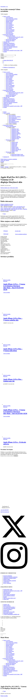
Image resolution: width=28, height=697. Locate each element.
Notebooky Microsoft (16, 137)
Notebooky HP (14, 135)
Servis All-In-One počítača (11, 18)
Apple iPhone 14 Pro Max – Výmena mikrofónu (12, 350)
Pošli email (5, 233)
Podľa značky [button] (12, 127)
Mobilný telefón (9, 21)
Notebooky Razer (15, 138)
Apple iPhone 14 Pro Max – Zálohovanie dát (12, 380)
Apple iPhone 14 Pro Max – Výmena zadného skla (12, 319)
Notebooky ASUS (15, 130)
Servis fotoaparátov (10, 31)
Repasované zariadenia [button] (8, 34)
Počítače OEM (14, 150)
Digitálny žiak (6, 604)
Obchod (6, 166)
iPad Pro (6, 207)
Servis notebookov (10, 20)
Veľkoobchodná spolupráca (9, 608)
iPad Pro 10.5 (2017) (5, 210)
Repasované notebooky (11, 39)
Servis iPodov (9, 28)
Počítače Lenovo (15, 148)
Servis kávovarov (9, 33)
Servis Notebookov (13, 117)
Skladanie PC (6, 49)
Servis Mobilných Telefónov (15, 119)
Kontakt (5, 51)
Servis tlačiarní (9, 26)
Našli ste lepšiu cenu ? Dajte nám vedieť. (9, 187)
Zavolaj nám (17, 231)
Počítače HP (14, 145)
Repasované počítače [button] (10, 35)
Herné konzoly (9, 22)
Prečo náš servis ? (7, 592)
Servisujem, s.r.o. (4, 6)
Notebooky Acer (15, 128)
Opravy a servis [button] (6, 16)
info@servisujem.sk (5, 511)
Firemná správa (6, 593)
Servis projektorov (10, 24)
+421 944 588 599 (4, 510)
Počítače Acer (14, 143)
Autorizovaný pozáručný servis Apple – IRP (12, 50)
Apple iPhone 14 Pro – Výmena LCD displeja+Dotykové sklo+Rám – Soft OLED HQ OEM (15, 411)
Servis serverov (9, 32)
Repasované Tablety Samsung (17, 155)
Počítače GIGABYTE (16, 149)
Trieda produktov (7, 605)
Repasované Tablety (10, 40)
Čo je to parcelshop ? (7, 609)
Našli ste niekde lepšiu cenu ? (9, 598)
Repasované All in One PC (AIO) (16, 37)
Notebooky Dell (14, 131)
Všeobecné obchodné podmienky (10, 46)
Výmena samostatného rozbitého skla (11, 614)
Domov (5, 111)
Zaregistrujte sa (11, 67)
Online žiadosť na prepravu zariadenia (9, 159)
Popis (4, 691)
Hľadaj (2, 58)
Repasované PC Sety (13, 38)
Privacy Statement (7, 583)
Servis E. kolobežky (10, 29)
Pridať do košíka (4, 695)
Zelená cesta (6, 599)
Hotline (4, 60)
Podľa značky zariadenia (11, 124)
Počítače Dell (14, 144)
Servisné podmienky (7, 575)
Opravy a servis (6, 113)
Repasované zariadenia (8, 125)
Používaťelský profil (7, 589)
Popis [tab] (4, 213)
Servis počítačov (9, 17)
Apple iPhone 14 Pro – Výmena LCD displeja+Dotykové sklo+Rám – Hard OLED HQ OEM (14, 286)
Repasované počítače (10, 139)
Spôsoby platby (6, 579)
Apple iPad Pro (7, 209)
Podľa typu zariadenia (10, 114)
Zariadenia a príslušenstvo (8, 43)
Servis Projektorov (13, 122)
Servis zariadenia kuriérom (9, 45)
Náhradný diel (6, 41)
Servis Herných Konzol (14, 121)
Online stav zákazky (7, 48)
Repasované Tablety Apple (17, 154)
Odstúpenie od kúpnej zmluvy (9, 578)
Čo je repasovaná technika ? (9, 607)
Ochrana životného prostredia (9, 580)
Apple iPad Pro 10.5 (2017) (17, 209)
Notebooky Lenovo (15, 136)
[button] (6, 280)
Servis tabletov (9, 23)
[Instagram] (14, 570)
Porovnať (5, 281)
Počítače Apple (14, 142)
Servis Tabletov (12, 120)
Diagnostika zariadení (8, 613)
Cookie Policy (6, 581)
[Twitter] (14, 539)
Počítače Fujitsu (14, 147)
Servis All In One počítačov (15, 116)
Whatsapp (5, 230)
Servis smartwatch (10, 27)
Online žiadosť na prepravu (9, 44)
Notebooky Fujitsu (15, 132)
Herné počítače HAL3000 (8, 611)
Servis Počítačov (12, 115)
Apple (14, 206)
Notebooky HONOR (16, 133)
